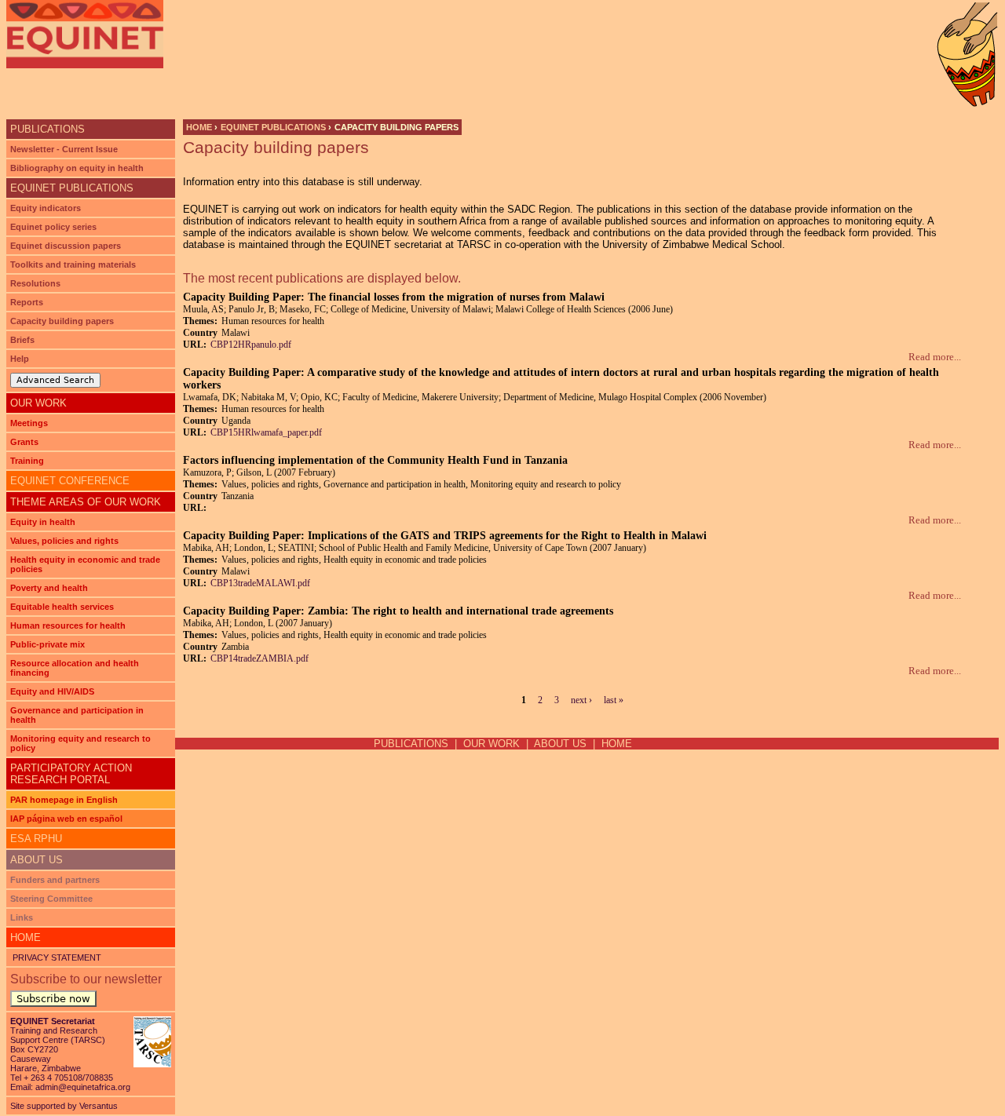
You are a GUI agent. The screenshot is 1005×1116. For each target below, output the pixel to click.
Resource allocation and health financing (74, 667)
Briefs (22, 340)
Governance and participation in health (77, 715)
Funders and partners (55, 879)
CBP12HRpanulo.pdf (250, 344)
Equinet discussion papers (65, 245)
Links (21, 917)
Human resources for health (68, 625)
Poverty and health (49, 588)
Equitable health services (62, 606)
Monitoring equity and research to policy (80, 743)
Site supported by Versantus (64, 1106)
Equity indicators (45, 208)
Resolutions (35, 283)
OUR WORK (38, 403)
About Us (36, 860)
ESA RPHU (36, 838)
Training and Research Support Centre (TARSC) (57, 1035)
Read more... (934, 357)
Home (199, 127)
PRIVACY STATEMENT (55, 957)
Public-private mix (47, 644)
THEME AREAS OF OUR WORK (85, 502)
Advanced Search (55, 380)
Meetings (29, 423)
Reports (26, 302)
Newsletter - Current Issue (64, 149)
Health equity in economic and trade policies (85, 564)
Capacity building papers (62, 321)
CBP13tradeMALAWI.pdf (260, 583)
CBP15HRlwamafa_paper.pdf (266, 432)
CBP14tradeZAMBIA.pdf (259, 658)
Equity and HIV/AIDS (52, 691)
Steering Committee (51, 898)
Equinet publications (273, 127)
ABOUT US (560, 743)
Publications (47, 129)
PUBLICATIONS (411, 743)
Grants (24, 442)
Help (19, 358)
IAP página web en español (66, 818)
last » (613, 700)
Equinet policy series (53, 227)
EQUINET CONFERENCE (70, 481)
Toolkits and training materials (73, 264)
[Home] (84, 34)
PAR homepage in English (64, 799)
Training (27, 460)
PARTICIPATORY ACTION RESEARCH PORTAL (71, 774)
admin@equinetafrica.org (82, 1087)
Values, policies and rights (64, 540)
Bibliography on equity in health (77, 168)
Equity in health (42, 522)
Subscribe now (53, 999)
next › (581, 700)
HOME (616, 743)
